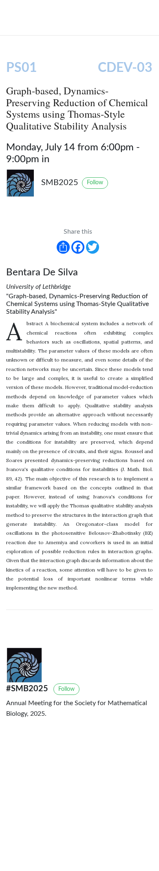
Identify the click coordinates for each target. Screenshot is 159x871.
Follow (95, 182)
